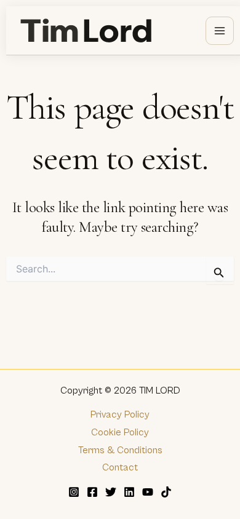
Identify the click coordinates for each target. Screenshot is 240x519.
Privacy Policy (120, 414)
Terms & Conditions (120, 450)
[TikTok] (166, 491)
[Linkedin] (129, 491)
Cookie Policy (120, 432)
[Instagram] (73, 491)
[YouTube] (147, 491)
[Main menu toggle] (220, 31)
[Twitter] (110, 491)
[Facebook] (92, 491)
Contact (120, 467)
